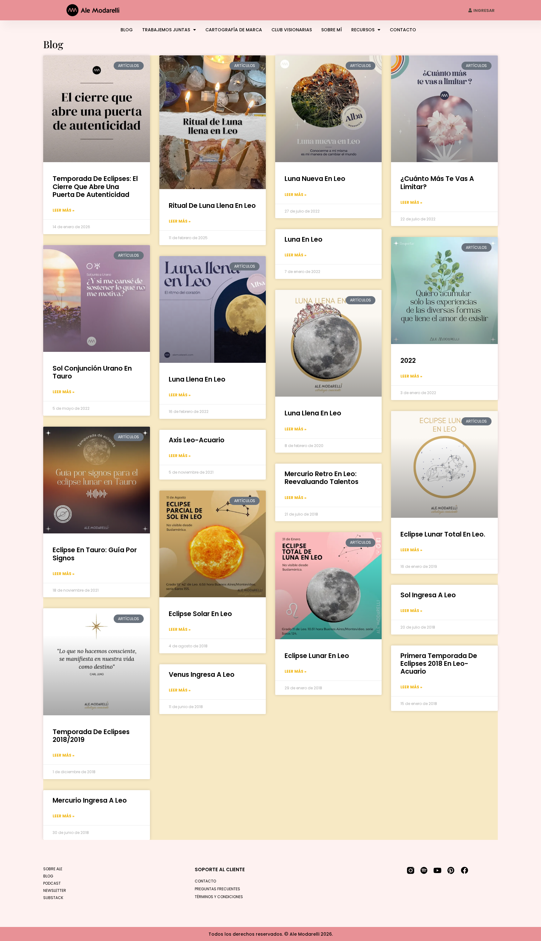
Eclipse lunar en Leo (317, 655)
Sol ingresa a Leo (428, 594)
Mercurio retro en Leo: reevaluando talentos (321, 477)
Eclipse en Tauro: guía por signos (95, 553)
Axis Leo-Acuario (196, 440)
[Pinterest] (451, 870)
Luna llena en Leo (197, 379)
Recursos (362, 30)
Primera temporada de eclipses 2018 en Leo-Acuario (438, 663)
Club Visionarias (291, 30)
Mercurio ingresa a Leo (90, 800)
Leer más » (64, 210)
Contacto (403, 30)
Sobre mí (331, 30)
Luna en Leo (303, 239)
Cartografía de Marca (233, 30)
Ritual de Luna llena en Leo (212, 205)
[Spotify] (424, 870)
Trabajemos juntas (166, 30)
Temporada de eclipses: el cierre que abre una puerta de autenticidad (95, 186)
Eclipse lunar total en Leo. (442, 534)
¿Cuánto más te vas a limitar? (437, 182)
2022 (408, 360)
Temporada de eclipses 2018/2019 (91, 735)
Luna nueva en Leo (315, 178)
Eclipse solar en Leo (200, 613)
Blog (127, 30)
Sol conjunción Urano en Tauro (92, 372)
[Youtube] (437, 870)
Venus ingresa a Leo (201, 674)
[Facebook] (464, 870)
